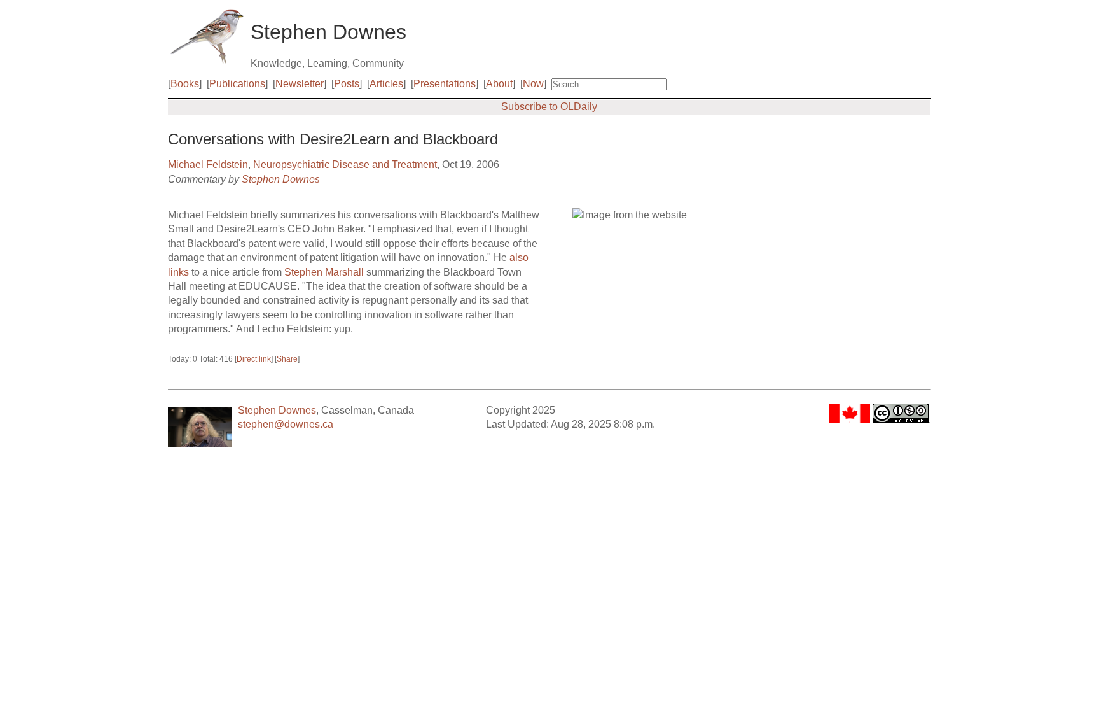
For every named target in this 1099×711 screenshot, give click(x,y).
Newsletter (299, 83)
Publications (237, 83)
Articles (386, 83)
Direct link (254, 359)
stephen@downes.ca (285, 424)
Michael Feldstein (208, 164)
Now (533, 83)
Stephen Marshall (324, 272)
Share (287, 359)
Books (184, 83)
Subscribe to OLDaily (549, 106)
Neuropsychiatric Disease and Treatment (345, 164)
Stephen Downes (281, 179)
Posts (346, 83)
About (499, 83)
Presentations (444, 83)
